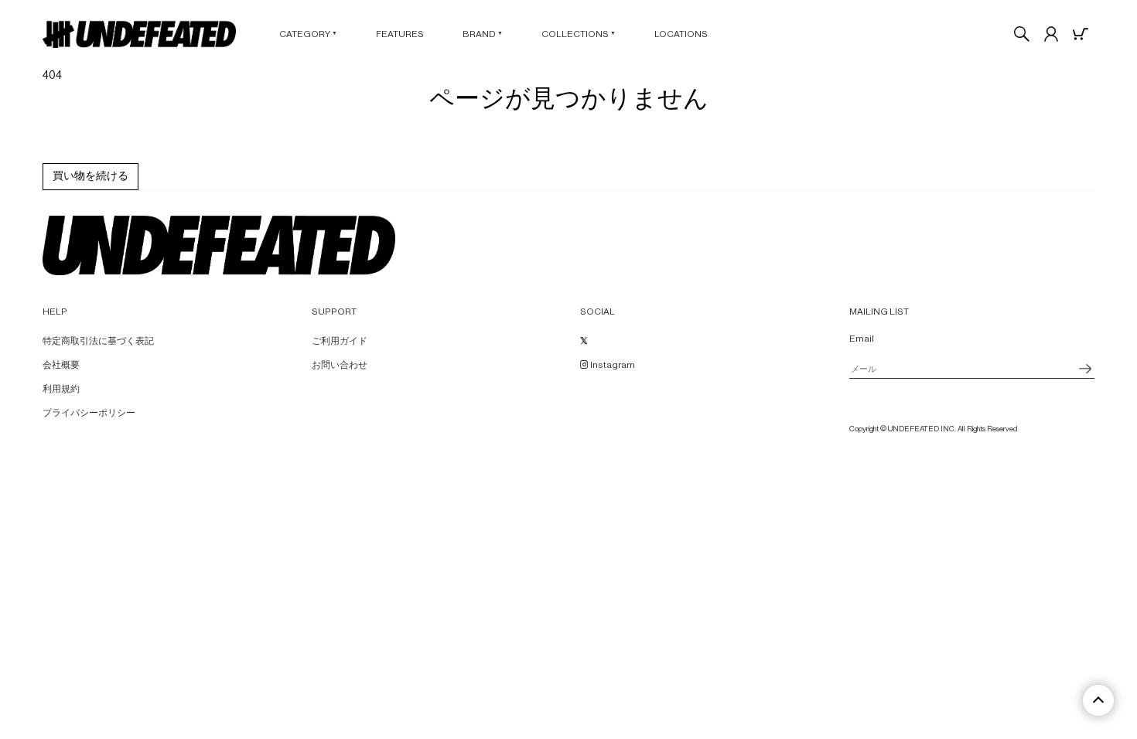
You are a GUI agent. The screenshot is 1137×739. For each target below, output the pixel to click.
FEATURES (400, 34)
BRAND (483, 34)
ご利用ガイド (339, 341)
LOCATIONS (681, 34)
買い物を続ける (90, 176)
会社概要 (61, 365)
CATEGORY (308, 34)
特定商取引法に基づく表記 (98, 341)
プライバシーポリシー (89, 412)
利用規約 (61, 388)
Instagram (612, 365)
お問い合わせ (339, 365)
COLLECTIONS (578, 34)
